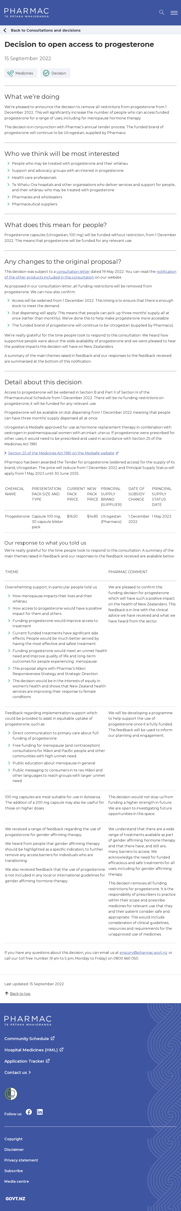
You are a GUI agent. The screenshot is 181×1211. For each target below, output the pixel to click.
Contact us (15, 1072)
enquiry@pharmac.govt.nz (143, 953)
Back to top (20, 994)
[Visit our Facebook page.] (29, 1112)
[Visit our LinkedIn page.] (40, 1112)
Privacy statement (21, 1160)
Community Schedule (26, 1038)
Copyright (13, 1139)
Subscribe (13, 1171)
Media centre (16, 1181)
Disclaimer (14, 1150)
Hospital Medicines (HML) (31, 1050)
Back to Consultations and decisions (46, 30)
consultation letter (73, 272)
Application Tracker (24, 1061)
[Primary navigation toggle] (173, 13)
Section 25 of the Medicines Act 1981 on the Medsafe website (59, 453)
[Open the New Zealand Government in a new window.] (90, 1198)
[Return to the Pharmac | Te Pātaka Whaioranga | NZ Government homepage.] (26, 13)
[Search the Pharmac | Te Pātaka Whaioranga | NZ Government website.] (162, 13)
